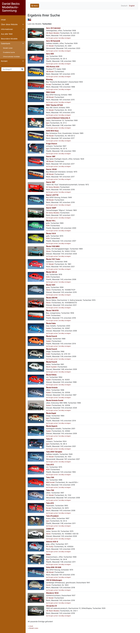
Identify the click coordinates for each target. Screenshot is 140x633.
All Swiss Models (52, 187)
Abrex (48, 251)
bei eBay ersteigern (65, 38)
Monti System (51, 367)
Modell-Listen (8, 48)
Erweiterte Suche (9, 52)
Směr (48, 315)
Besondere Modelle (9, 39)
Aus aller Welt (7, 34)
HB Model (50, 71)
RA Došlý (49, 546)
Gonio (48, 585)
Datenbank (5, 43)
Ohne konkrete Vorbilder (11, 56)
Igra (47, 59)
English (132, 6)
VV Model (50, 46)
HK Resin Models (52, 33)
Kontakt (4, 61)
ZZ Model (49, 598)
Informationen (7, 29)
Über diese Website (9, 24)
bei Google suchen (52, 38)
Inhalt (3, 20)
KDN (48, 226)
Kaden (48, 328)
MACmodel (50, 482)
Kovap (48, 84)
